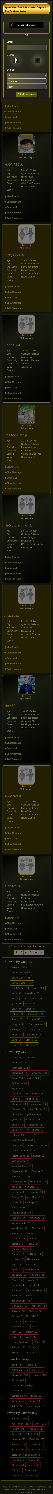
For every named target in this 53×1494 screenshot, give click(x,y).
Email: (10, 42)
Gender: (11, 55)
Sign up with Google (26, 25)
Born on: (11, 70)
